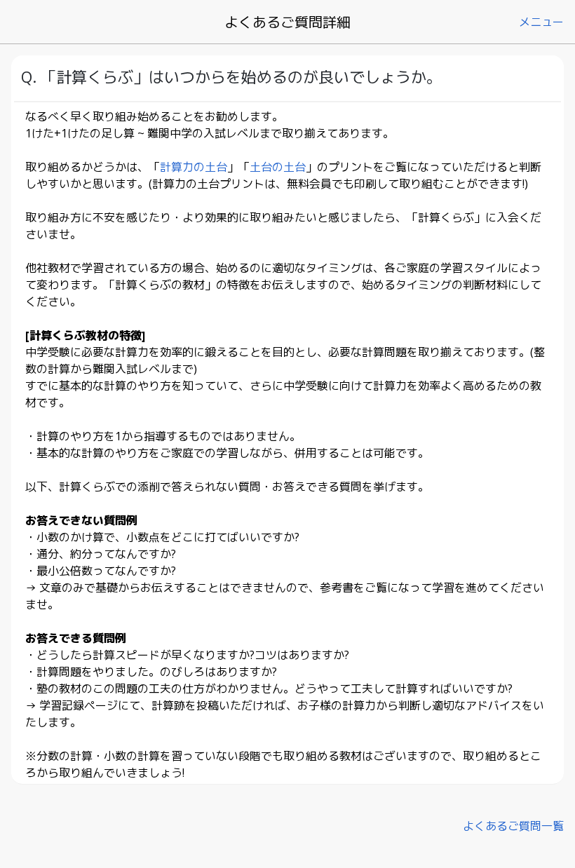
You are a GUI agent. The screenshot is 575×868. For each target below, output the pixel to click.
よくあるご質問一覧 (513, 826)
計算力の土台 (193, 167)
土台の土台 (278, 167)
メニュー (541, 21)
